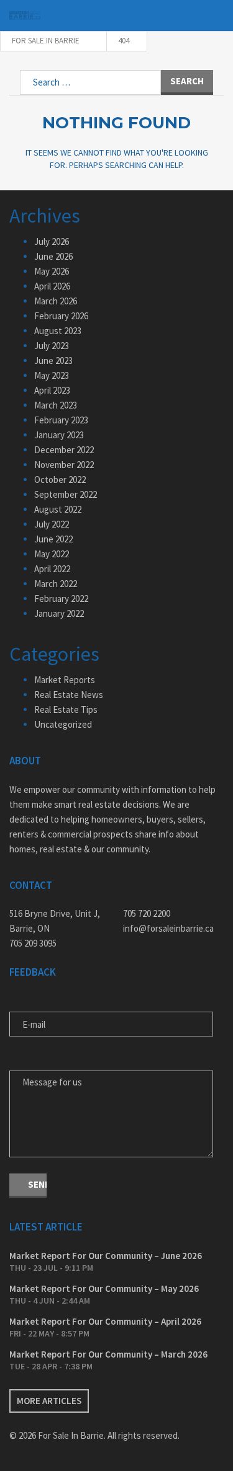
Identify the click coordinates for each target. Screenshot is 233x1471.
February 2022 (61, 598)
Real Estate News (68, 694)
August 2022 (57, 509)
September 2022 (65, 494)
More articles (49, 1401)
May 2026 (51, 271)
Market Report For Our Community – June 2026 (105, 1255)
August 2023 (57, 331)
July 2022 (51, 524)
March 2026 (55, 301)
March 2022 (55, 584)
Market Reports (64, 680)
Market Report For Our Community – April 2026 (105, 1321)
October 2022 (60, 479)
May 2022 (51, 554)
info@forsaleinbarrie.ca (168, 928)
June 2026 (53, 256)
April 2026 (52, 286)
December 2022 (64, 450)
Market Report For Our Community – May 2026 (104, 1288)
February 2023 (61, 420)
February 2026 (61, 316)
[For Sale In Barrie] (24, 15)
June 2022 (53, 539)
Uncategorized (63, 724)
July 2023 (51, 345)
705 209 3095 (33, 943)
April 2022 (52, 569)
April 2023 (52, 390)
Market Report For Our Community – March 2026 (108, 1354)
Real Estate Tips (66, 709)
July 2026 (51, 241)
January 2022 (59, 613)
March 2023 (55, 405)
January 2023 (59, 435)
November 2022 (64, 464)
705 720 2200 (146, 913)
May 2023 (51, 375)
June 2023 (53, 360)
